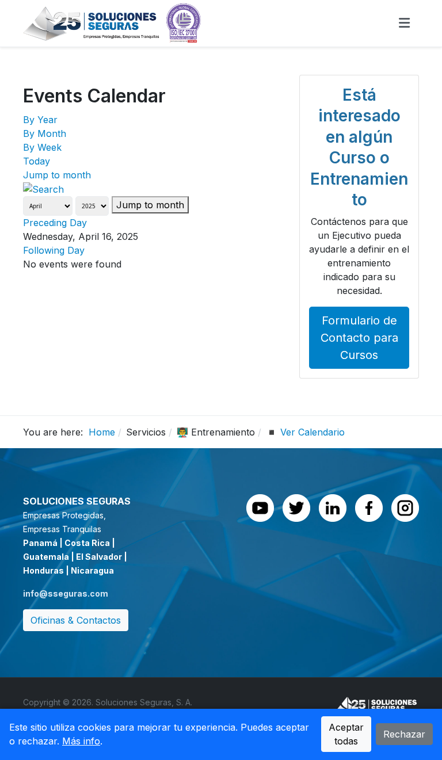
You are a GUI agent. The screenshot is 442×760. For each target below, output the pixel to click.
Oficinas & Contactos (76, 620)
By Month (44, 133)
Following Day (54, 250)
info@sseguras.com (65, 593)
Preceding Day (55, 222)
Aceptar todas (346, 734)
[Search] (43, 188)
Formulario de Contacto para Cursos (359, 338)
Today (36, 161)
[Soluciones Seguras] (112, 22)
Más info (81, 741)
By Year (40, 119)
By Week (42, 147)
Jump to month (57, 175)
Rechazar (404, 734)
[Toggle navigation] (404, 23)
